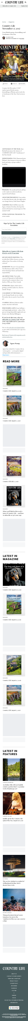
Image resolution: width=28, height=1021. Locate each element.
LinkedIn (14, 995)
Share (6, 83)
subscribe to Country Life (10, 319)
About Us (14, 974)
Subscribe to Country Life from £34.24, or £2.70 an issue (12, 252)
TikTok (14, 998)
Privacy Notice (12, 238)
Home (4, 22)
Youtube (14, 990)
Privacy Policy (14, 981)
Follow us (15, 83)
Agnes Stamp (10, 37)
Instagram (14, 986)
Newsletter (23, 83)
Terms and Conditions (14, 978)
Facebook (14, 988)
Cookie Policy (14, 983)
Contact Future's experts (14, 976)
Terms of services (16, 237)
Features (22, 38)
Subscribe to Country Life (9, 6)
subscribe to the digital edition (17, 327)
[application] (14, 175)
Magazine (11, 22)
